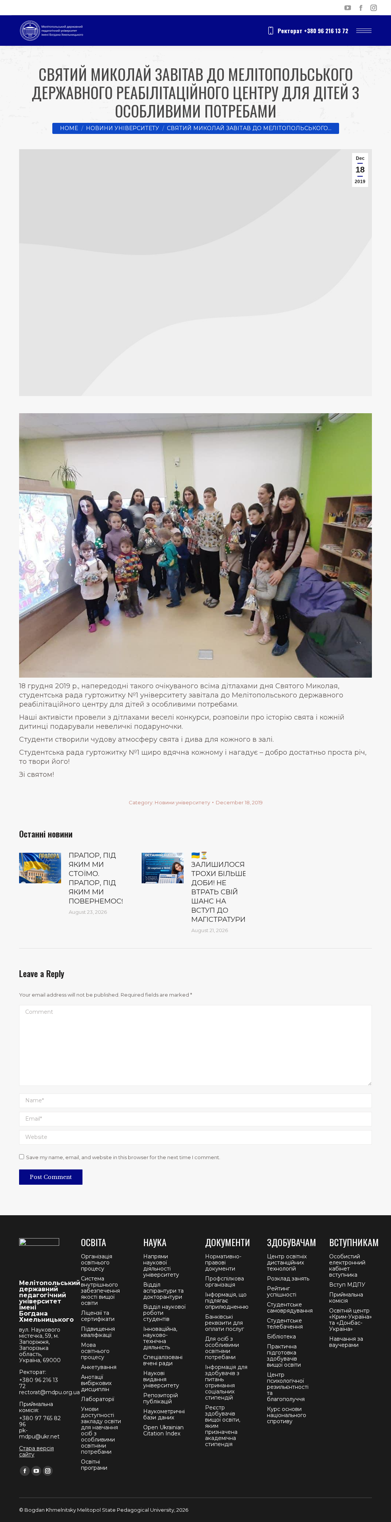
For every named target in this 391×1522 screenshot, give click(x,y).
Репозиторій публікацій (160, 1398)
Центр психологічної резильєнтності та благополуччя (288, 1387)
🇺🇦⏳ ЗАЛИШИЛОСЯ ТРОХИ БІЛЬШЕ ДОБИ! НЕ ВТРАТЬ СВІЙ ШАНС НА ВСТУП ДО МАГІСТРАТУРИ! (219, 887)
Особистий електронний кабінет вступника (347, 1265)
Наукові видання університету (161, 1379)
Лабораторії (97, 1399)
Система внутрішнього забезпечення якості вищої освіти (100, 1290)
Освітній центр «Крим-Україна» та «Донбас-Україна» (350, 1319)
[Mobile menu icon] (364, 30)
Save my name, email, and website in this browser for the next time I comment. (123, 1157)
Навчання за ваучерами (346, 1341)
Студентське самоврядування (290, 1307)
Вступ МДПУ (347, 1284)
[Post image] (40, 868)
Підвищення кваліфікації (98, 1332)
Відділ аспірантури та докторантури (163, 1290)
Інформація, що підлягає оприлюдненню (227, 1300)
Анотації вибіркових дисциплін (96, 1383)
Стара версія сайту (36, 1451)
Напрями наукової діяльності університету (161, 1265)
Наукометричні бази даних (164, 1414)
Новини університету (182, 802)
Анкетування (98, 1367)
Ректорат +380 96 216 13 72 (313, 30)
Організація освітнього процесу (96, 1262)
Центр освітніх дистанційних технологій (287, 1262)
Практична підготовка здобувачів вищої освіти (284, 1355)
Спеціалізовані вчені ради (163, 1360)
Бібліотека (281, 1336)
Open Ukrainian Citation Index (163, 1430)
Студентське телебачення (285, 1323)
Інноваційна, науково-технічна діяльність (160, 1338)
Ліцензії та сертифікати (98, 1315)
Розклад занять (288, 1278)
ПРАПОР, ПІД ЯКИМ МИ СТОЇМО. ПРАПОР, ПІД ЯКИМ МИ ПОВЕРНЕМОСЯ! (98, 878)
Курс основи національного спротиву (286, 1415)
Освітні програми (94, 1464)
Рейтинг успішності (281, 1291)
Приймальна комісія (346, 1297)
